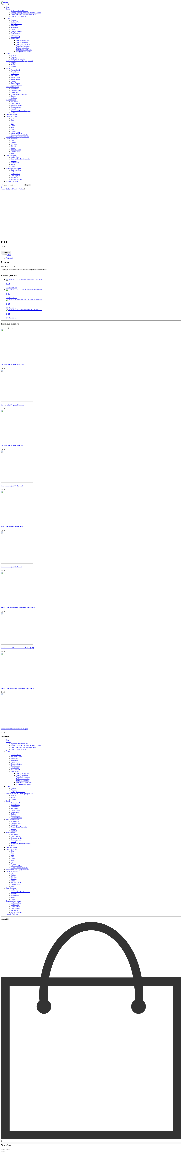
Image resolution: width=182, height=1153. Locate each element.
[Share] (4, 1149)
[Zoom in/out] (9, 1149)
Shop (7, 7)
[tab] (93, 258)
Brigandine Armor (16, 24)
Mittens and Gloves (16, 133)
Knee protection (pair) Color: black (12, 486)
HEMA (8, 53)
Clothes (13, 126)
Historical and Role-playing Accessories (17, 137)
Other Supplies (15, 176)
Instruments (14, 177)
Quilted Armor (15, 29)
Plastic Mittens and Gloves (24, 50)
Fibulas (13, 148)
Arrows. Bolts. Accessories (19, 94)
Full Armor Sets (15, 37)
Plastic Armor (15, 38)
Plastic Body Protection (23, 44)
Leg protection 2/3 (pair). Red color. (12, 445)
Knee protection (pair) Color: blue (12, 526)
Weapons (13, 55)
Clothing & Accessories (18, 59)
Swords (8, 9)
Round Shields (15, 72)
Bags (12, 129)
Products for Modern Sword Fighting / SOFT (19, 61)
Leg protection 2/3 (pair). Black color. (12, 364)
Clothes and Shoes (11, 116)
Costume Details (16, 151)
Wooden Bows (15, 88)
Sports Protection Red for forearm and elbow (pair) (17, 688)
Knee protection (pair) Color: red (11, 567)
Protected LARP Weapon (18, 16)
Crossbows (14, 92)
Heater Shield (15, 74)
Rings (12, 153)
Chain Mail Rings (16, 170)
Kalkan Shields (15, 79)
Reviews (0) (9, 258)
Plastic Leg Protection (22, 48)
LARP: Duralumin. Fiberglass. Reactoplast (23, 14)
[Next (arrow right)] (4, 1151)
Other (12, 140)
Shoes (12, 127)
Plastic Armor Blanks (22, 42)
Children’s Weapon (11, 114)
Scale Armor (14, 27)
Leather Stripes (15, 174)
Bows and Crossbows (12, 87)
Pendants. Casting (16, 150)
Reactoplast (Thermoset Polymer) (20, 111)
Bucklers (13, 81)
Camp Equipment (11, 155)
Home (3, 189)
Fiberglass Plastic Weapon (23, 51)
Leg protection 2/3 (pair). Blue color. (12, 405)
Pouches (13, 131)
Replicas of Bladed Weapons (19, 11)
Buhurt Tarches (15, 83)
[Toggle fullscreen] (7, 1149)
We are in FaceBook (12, 181)
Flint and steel (15, 163)
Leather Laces (15, 172)
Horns (13, 166)
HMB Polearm (15, 103)
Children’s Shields (16, 85)
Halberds (13, 109)
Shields (13, 64)
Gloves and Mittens (16, 31)
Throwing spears (16, 107)
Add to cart (6, 253)
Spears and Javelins (16, 105)
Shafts (13, 113)
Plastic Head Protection (22, 46)
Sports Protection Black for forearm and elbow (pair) (18, 607)
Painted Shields (15, 77)
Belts (12, 118)
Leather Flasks (15, 157)
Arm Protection (15, 33)
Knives (13, 164)
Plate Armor (14, 26)
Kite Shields (14, 76)
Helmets (13, 20)
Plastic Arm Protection (22, 40)
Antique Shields (15, 70)
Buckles (13, 142)
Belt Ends (14, 144)
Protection (14, 57)
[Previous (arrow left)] (2, 1151)
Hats (12, 122)
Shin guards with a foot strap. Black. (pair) (14, 729)
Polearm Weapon (11, 100)
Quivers (13, 96)
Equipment (14, 66)
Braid (12, 120)
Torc (12, 124)
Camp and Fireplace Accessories (20, 159)
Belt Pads (13, 146)
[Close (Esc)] (2, 1149)
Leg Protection (15, 35)
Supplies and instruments (13, 168)
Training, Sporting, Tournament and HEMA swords (26, 13)
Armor (8, 18)
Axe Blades (14, 101)
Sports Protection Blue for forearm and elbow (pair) (17, 648)
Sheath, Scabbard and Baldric (19, 135)
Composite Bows (16, 90)
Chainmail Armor (16, 22)
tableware (13, 161)
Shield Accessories (16, 179)
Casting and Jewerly (12, 138)
